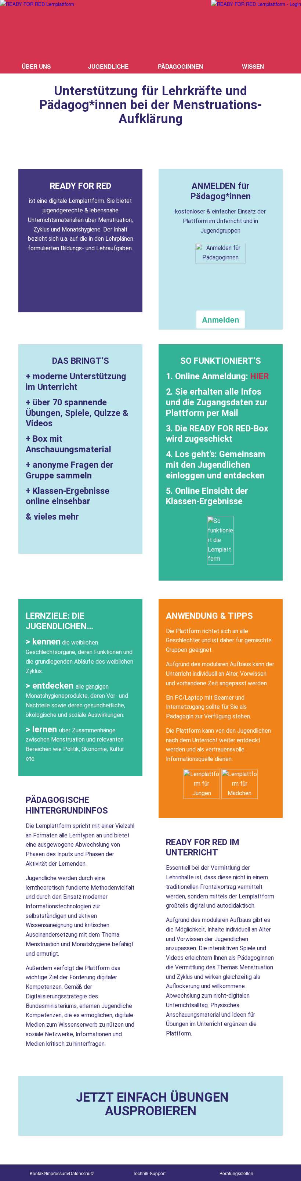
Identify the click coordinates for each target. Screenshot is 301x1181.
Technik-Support (149, 1173)
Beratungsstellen (236, 1173)
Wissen (253, 66)
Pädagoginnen (180, 66)
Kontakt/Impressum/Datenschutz (62, 1173)
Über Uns (36, 66)
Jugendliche (108, 66)
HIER (259, 376)
